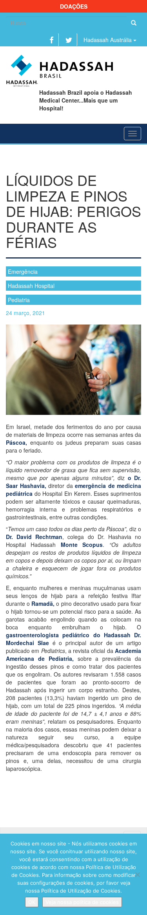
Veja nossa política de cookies (82, 902)
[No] (137, 874)
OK (31, 902)
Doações (73, 6)
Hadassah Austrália (108, 40)
